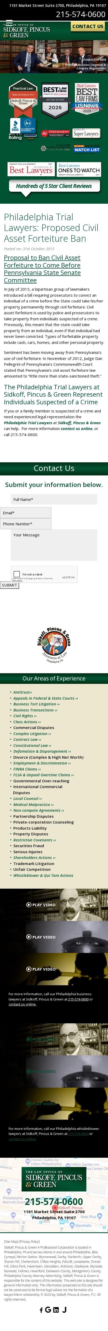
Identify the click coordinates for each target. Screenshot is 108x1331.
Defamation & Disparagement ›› (42, 751)
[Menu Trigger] (9, 22)
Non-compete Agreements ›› (38, 810)
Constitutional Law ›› (32, 745)
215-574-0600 (80, 14)
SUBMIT (9, 585)
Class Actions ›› (27, 721)
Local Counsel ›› (27, 798)
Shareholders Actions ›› (34, 857)
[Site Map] (11, 1241)
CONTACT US (87, 26)
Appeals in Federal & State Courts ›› (45, 698)
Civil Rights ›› (25, 715)
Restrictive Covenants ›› (34, 839)
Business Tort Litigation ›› (36, 703)
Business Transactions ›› (35, 709)
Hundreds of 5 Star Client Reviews (54, 186)
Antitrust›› (22, 692)
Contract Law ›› (27, 739)
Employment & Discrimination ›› (42, 763)
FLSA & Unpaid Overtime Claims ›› (43, 774)
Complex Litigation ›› (32, 733)
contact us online (76, 428)
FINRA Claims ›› (27, 769)
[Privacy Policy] (29, 1241)
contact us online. (22, 1004)
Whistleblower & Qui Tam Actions (43, 875)
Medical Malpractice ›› (33, 804)
